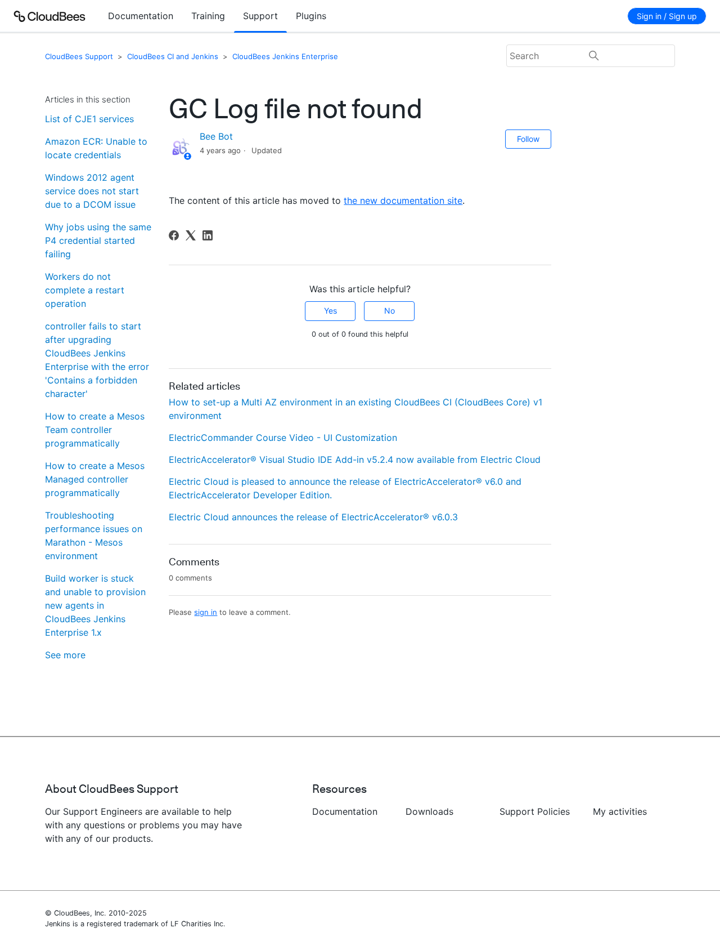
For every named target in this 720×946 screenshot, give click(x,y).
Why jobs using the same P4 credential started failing (98, 240)
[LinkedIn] (207, 235)
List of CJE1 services (89, 118)
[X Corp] (191, 235)
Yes (330, 310)
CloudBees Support (79, 56)
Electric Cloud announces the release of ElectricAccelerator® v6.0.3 (313, 517)
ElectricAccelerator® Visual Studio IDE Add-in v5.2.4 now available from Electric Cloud (355, 459)
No (389, 310)
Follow (528, 139)
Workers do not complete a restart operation (84, 290)
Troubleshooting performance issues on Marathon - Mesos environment (93, 535)
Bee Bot (216, 136)
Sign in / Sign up (667, 16)
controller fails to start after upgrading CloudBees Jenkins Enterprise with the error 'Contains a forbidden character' (97, 359)
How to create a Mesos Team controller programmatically (95, 429)
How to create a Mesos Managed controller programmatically (95, 479)
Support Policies (535, 811)
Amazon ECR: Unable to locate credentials (96, 148)
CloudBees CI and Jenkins (172, 56)
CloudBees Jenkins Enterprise (285, 56)
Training (208, 15)
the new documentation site (403, 200)
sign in (205, 612)
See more (65, 655)
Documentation (140, 15)
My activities (620, 811)
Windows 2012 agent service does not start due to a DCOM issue (92, 191)
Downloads (429, 811)
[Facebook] (174, 235)
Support (260, 15)
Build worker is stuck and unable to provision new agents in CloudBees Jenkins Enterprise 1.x (95, 605)
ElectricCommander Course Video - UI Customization (283, 437)
